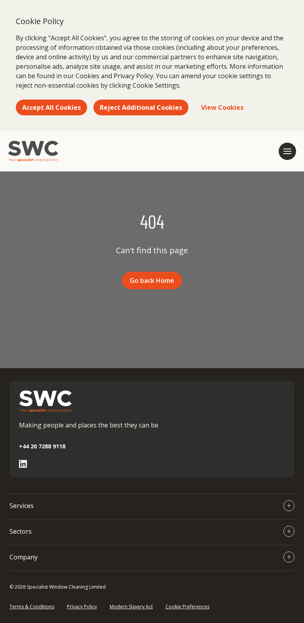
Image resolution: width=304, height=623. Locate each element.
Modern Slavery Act (131, 606)
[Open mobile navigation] (287, 151)
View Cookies (222, 107)
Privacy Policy (82, 606)
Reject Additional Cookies (141, 107)
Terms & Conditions (32, 606)
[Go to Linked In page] (23, 464)
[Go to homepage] (33, 151)
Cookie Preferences (187, 606)
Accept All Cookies (51, 107)
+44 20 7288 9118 (42, 446)
